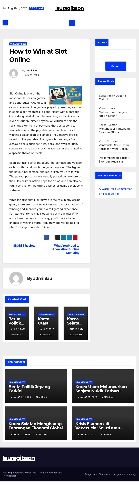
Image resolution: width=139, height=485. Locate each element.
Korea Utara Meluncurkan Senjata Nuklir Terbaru (113, 115)
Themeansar (9, 479)
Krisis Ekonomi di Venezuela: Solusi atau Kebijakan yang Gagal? (114, 148)
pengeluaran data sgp (124, 477)
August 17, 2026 (88, 401)
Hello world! (111, 197)
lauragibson (69, 10)
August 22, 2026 (21, 401)
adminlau (31, 74)
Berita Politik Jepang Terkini (29, 392)
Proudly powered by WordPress (20, 476)
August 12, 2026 (21, 437)
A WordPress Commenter (115, 192)
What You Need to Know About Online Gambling (66, 253)
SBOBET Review (24, 249)
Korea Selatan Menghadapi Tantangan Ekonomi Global (114, 132)
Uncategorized (18, 47)
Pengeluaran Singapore (97, 477)
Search (102, 46)
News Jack (53, 476)
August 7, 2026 (87, 437)
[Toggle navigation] (72, 26)
